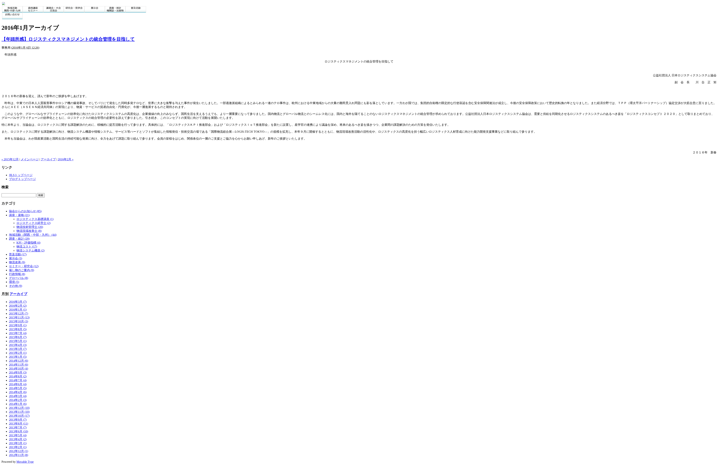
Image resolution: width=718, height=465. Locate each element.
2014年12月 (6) (18, 360)
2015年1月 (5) (18, 356)
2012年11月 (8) (18, 455)
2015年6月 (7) (18, 337)
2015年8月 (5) (18, 329)
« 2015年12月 (10, 159)
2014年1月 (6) (18, 403)
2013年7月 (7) (18, 427)
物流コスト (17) (26, 246)
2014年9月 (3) (18, 372)
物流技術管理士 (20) (29, 226)
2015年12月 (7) (18, 313)
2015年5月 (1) (18, 341)
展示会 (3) (15, 258)
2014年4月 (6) (18, 392)
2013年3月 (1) (18, 443)
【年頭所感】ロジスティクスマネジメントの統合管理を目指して (68, 39)
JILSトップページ (21, 175)
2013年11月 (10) (19, 411)
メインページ (30, 159)
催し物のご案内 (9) (21, 270)
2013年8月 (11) (18, 423)
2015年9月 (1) (18, 325)
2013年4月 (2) (18, 439)
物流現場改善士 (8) (29, 230)
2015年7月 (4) (18, 333)
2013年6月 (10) (18, 431)
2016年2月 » (65, 159)
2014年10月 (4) (18, 368)
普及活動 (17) (18, 254)
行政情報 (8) (17, 274)
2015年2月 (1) (18, 352)
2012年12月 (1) (18, 451)
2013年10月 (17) (19, 415)
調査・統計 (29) (19, 238)
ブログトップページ (22, 179)
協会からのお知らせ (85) (25, 211)
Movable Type (25, 461)
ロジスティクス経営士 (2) (33, 223)
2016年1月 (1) (18, 309)
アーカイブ (48, 159)
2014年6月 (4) (18, 384)
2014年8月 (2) (18, 376)
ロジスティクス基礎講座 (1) (34, 219)
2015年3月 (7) (18, 348)
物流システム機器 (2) (30, 250)
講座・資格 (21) (19, 215)
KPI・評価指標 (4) (28, 242)
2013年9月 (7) (18, 419)
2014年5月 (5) (18, 388)
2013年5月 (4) (18, 435)
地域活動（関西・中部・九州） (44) (32, 234)
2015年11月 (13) (19, 317)
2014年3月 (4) (18, 396)
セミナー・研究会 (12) (24, 266)
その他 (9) (15, 285)
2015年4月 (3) (18, 345)
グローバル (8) (18, 278)
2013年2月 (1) (18, 447)
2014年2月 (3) (18, 400)
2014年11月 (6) (18, 364)
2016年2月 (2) (18, 305)
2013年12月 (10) (19, 407)
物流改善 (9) (17, 262)
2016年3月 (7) (18, 301)
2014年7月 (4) (18, 380)
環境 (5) (14, 281)
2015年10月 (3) (18, 321)
